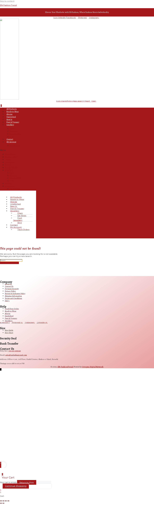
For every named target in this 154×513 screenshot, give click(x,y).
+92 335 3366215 (14, 351)
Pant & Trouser (12, 122)
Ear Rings (14, 131)
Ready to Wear (12, 111)
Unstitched (11, 117)
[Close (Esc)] (8, 500)
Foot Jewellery (15, 134)
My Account (11, 142)
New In (9, 119)
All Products (11, 109)
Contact (9, 139)
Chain (12, 128)
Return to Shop (26, 482)
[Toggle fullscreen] (3, 500)
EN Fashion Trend (8, 5)
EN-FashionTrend (65, 366)
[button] (77, 150)
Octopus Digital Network (92, 366)
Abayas (9, 114)
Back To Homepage (9, 263)
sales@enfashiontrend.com (16, 355)
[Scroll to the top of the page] (0, 369)
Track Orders (15, 145)
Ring (11, 136)
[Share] (6, 500)
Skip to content (7, 1)
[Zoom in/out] (1, 500)
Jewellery (10, 125)
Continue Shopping (15, 486)
